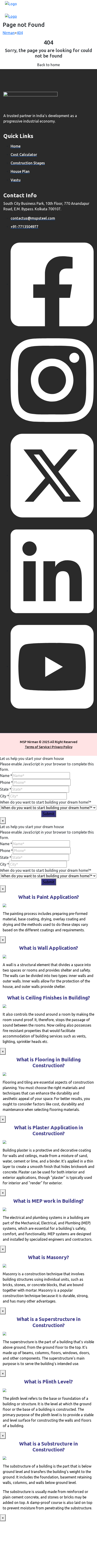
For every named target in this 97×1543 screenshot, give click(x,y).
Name (6, 776)
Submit (48, 814)
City (4, 796)
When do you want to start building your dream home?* (45, 802)
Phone (6, 782)
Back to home (48, 65)
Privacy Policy (62, 747)
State (5, 789)
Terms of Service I (38, 747)
